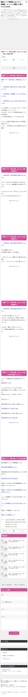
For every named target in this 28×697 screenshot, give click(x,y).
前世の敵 (3, 56)
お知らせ (5, 652)
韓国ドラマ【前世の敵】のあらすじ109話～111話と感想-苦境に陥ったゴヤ (16, 541)
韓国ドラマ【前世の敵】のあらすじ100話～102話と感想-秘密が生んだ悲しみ (16, 548)
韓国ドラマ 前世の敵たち (10, 519)
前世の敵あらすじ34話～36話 (9, 408)
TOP (14, 682)
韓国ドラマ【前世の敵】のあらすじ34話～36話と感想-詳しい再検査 (21, 584)
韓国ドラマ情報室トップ (8, 514)
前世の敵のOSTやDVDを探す (9, 478)
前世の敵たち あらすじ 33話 (11, 526)
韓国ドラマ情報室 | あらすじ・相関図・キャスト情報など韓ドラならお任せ (12, 4)
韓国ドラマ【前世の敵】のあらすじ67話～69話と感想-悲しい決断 (16, 554)
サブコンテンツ (6, 658)
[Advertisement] (14, 34)
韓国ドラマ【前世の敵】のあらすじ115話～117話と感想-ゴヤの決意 (16, 568)
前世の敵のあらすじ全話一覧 (9, 417)
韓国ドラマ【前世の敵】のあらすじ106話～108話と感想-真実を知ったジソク (16, 574)
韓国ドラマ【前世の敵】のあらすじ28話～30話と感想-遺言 (8, 584)
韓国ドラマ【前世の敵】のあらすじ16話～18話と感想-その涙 (16, 561)
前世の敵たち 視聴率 (21, 519)
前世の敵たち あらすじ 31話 (19, 522)
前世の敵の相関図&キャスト (9, 467)
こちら (9, 669)
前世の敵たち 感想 (9, 522)
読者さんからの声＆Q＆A (8, 655)
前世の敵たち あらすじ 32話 (11, 524)
